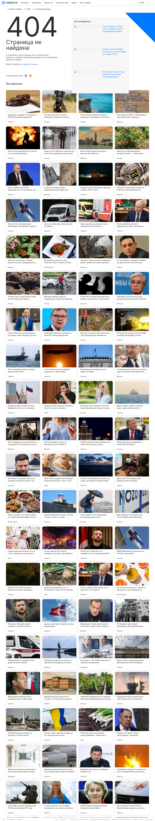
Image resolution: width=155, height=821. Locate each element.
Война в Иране (16, 9)
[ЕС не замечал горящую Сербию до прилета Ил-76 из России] (132, 253)
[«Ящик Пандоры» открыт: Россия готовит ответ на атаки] (59, 507)
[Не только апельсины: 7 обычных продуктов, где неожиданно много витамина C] (132, 580)
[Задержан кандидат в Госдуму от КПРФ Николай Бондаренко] (23, 107)
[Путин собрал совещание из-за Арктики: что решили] (96, 580)
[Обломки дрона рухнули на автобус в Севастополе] (23, 725)
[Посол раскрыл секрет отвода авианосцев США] (23, 362)
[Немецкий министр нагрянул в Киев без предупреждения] (59, 325)
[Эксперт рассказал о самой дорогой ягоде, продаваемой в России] (23, 253)
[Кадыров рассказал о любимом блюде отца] (96, 762)
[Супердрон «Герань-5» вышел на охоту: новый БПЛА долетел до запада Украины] (132, 762)
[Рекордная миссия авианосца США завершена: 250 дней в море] (132, 689)
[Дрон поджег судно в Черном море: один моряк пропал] (132, 398)
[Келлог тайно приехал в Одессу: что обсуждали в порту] (59, 725)
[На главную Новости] (11, 2)
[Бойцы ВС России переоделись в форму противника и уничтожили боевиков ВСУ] (96, 289)
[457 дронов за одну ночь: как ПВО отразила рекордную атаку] (132, 325)
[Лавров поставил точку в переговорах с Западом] (132, 725)
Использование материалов (121, 819)
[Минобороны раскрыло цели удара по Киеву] (96, 362)
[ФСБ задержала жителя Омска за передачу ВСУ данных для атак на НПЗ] (23, 434)
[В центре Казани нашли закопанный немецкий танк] (59, 180)
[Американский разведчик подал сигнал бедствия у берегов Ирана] (59, 762)
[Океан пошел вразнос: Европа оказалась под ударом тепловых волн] (96, 107)
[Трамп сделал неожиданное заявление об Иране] (132, 434)
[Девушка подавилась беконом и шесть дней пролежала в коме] (23, 762)
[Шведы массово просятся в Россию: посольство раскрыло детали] (59, 689)
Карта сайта (149, 819)
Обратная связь (138, 819)
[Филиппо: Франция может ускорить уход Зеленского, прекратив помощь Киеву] (23, 616)
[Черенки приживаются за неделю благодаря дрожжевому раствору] (96, 689)
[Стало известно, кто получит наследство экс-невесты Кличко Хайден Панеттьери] (59, 798)
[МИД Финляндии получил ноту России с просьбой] (132, 543)
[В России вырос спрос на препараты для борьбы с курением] (59, 434)
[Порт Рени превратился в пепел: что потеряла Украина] (23, 143)
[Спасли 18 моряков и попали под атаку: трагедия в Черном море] (96, 471)
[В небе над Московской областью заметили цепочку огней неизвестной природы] (96, 434)
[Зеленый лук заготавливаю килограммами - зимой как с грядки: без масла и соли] (96, 725)
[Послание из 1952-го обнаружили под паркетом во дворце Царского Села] (132, 107)
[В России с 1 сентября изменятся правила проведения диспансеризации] (96, 653)
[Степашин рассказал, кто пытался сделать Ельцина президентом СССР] (132, 362)
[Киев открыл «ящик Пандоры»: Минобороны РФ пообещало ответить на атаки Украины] (132, 653)
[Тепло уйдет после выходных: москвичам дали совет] (96, 507)
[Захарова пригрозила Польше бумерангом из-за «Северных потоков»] (23, 398)
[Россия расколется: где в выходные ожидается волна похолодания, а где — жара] (59, 107)
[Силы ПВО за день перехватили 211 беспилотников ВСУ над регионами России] (23, 798)
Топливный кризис (43, 9)
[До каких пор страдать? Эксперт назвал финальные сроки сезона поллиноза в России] (96, 398)
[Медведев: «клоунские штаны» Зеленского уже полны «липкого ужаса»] (96, 616)
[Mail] (3, 2)
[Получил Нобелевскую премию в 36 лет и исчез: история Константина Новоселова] (59, 398)
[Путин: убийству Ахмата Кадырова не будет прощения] (132, 216)
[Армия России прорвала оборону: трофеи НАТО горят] (96, 180)
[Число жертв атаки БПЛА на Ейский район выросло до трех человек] (132, 798)
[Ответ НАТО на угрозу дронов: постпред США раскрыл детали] (23, 325)
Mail (3, 819)
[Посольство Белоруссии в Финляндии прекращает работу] (23, 216)
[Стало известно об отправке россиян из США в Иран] (59, 362)
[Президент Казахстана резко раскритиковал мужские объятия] (132, 289)
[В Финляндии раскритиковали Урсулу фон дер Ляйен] (96, 798)
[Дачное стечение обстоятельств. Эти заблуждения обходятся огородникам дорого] (96, 325)
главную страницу (30, 64)
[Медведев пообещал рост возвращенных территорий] (23, 689)
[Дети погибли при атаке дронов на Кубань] (59, 216)
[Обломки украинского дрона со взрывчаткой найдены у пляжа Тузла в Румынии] (59, 653)
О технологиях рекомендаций (78, 819)
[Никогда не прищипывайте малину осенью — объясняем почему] (132, 143)
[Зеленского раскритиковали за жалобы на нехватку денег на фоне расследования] (23, 471)
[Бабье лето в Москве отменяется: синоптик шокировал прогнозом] (59, 143)
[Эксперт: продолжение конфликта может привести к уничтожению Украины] (96, 253)
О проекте (63, 819)
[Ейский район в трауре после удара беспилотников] (23, 653)
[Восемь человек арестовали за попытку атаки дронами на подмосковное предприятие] (132, 180)
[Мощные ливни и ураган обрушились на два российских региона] (59, 289)
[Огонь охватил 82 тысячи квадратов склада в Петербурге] (59, 543)
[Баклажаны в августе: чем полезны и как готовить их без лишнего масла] (59, 253)
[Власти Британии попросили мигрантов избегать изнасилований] (96, 143)
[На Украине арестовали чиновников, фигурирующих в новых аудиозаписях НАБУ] (132, 616)
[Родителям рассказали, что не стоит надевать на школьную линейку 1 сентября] (23, 543)
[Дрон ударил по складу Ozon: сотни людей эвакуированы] (132, 507)
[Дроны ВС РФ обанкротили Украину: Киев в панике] (132, 471)
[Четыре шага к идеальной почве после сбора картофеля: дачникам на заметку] (23, 289)
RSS (56, 819)
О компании (11, 819)
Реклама (19, 819)
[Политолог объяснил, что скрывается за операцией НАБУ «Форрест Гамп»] (96, 543)
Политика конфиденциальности (100, 819)
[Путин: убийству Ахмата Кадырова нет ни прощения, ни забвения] (23, 180)
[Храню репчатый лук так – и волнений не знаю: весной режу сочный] (59, 580)
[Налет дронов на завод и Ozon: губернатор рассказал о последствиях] (96, 216)
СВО (29, 9)
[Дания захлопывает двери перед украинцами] (59, 616)
